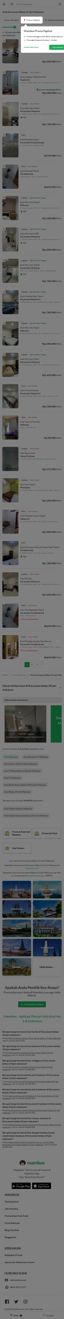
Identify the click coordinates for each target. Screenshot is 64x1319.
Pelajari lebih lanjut (31, 47)
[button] (32, 20)
